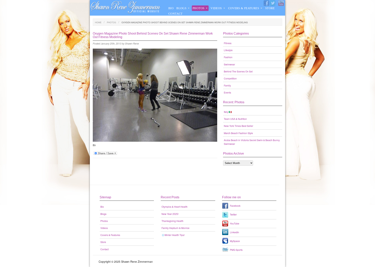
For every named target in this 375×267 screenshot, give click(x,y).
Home (98, 22)
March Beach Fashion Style (238, 133)
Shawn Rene (132, 43)
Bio (171, 8)
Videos (216, 8)
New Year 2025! (170, 213)
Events (227, 92)
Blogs (181, 8)
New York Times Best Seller (238, 125)
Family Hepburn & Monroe (175, 228)
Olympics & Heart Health (175, 206)
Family (227, 85)
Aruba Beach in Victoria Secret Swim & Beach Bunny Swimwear (252, 141)
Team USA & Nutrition (235, 118)
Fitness (227, 43)
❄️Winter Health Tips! (173, 235)
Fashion (228, 57)
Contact (175, 13)
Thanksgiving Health (172, 220)
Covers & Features (243, 8)
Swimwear (229, 64)
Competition (230, 78)
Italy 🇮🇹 (228, 111)
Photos (198, 8)
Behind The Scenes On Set (238, 71)
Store (270, 8)
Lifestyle (228, 50)
